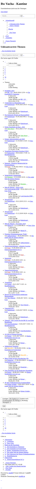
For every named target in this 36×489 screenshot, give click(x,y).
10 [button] (5, 77)
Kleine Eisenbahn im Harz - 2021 (15, 127)
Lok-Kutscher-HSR (13, 189)
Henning (10, 177)
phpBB (10, 473)
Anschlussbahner (12, 324)
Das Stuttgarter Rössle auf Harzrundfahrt (17, 115)
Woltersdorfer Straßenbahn (13, 175)
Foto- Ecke (29, 167)
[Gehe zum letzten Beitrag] (26, 99)
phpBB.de (22, 476)
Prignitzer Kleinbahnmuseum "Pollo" (16, 234)
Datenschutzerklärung (11, 270)
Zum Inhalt (4, 12)
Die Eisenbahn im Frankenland (18, 349)
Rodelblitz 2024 (9, 91)
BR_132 (9, 92)
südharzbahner (11, 236)
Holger (9, 284)
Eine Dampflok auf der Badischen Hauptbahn (18, 370)
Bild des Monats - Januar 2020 (14, 187)
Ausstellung (8, 282)
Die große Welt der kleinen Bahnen (19, 178)
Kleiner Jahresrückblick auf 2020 (15, 139)
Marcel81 (10, 348)
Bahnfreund (10, 104)
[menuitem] (16, 24)
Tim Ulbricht (11, 298)
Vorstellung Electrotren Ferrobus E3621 (17, 151)
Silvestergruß (9, 199)
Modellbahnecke (10, 154)
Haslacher (10, 360)
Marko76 (10, 225)
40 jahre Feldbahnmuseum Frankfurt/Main (17, 382)
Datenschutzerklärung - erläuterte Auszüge (17, 246)
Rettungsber (11, 153)
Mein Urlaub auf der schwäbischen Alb (16, 358)
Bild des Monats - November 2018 (15, 224)
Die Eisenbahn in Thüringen (17, 93)
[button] (5, 61)
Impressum (8, 258)
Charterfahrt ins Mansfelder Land (15, 103)
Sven (8, 167)
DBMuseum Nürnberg (11, 346)
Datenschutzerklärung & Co (13, 249)
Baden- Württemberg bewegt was (18, 337)
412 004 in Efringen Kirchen (13, 334)
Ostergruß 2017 (9, 308)
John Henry (10, 129)
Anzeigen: (5, 398)
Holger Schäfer (12, 384)
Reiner (9, 336)
